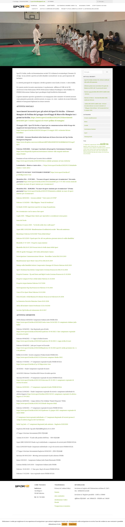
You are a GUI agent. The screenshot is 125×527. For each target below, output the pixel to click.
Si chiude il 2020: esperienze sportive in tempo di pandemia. (36, 207)
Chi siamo (42, 5)
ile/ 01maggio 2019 (30, 252)
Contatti (35, 8)
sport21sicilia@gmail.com (38, 1)
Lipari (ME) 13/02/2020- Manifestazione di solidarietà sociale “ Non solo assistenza (42, 229)
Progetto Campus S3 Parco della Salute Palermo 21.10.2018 (35, 279)
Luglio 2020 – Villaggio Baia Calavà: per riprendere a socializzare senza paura (41, 216)
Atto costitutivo (59, 496)
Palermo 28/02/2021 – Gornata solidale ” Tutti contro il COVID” (36, 198)
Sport (85, 133)
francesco (104, 147)
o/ (36, 338)
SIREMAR (89, 152)
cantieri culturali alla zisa (93, 146)
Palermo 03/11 (21, 238)
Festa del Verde (21, 220)
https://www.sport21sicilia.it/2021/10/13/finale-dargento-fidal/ (36, 403)
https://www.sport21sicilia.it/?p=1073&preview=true (33, 364)
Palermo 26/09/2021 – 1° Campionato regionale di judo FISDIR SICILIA (39, 387)
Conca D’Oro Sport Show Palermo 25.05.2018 (30, 292)
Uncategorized (88, 136)
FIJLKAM (99, 147)
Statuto (57, 492)
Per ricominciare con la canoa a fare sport (30, 211)
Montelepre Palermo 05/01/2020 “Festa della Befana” (33, 234)
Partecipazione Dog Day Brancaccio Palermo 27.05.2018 (34, 288)
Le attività (50, 5)
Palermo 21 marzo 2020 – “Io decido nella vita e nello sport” (35, 225)
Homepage (34, 5)
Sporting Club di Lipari (97, 152)
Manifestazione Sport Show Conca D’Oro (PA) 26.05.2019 (34, 261)
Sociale (86, 125)
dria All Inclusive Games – (46, 252)
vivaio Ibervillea (86, 153)
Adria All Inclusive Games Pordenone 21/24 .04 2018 (33, 306)
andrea (104, 144)
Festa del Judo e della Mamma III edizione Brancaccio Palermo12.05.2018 (40, 297)
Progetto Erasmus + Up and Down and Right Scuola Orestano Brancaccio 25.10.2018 (43, 274)
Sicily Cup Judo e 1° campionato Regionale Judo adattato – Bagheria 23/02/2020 (42, 424)
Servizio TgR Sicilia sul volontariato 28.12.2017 (31, 310)
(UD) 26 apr (20, 252)
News (85, 121)
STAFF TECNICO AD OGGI (99, 5)
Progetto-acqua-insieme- (39, 243)
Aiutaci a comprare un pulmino (49, 8)
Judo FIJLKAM (102, 150)
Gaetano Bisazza (93, 149)
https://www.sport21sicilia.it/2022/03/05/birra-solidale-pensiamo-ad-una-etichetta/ (43, 161)
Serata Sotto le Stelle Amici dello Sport (45, 247)
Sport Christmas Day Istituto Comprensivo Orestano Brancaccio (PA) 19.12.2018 (42, 270)
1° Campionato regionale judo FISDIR (91, 144)
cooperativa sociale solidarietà (90, 147)
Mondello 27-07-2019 (23, 243)
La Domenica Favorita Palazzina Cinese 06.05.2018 (32, 301)
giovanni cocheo (95, 150)
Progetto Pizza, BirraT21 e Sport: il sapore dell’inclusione (80, 8)
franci (88, 149)
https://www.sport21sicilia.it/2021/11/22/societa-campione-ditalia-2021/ (39, 357)
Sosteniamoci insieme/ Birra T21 (67, 5)
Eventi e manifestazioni (90, 118)
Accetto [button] (64, 524)
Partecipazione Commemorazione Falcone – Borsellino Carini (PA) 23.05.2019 (41, 256)
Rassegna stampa (84, 5)
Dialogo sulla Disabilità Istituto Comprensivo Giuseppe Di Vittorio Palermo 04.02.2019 (44, 265)
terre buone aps (105, 152)
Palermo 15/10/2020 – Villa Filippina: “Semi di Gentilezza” (35, 202)
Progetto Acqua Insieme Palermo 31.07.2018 (30, 283)
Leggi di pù (73, 524)
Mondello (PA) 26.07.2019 (24, 247)
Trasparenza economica (62, 506)
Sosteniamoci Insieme (90, 129)
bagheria (85, 146)
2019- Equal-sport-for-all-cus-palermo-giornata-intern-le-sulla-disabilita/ (50, 238)
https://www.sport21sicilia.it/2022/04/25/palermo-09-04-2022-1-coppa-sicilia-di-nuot (43, 341)
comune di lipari (102, 146)
